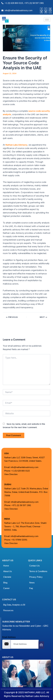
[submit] (41, 645)
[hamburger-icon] (47, 20)
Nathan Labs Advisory (16, 145)
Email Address (9, 637)
